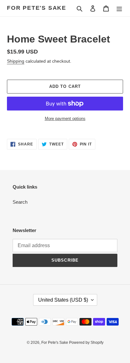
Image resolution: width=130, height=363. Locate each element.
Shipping (15, 61)
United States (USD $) (63, 300)
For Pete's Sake (36, 8)
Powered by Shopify (86, 342)
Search (20, 202)
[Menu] (119, 8)
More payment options (65, 118)
